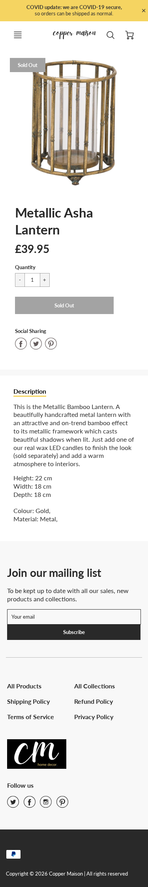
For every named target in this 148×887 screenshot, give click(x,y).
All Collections (94, 686)
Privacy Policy (93, 716)
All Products (24, 686)
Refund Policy (93, 701)
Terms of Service (30, 716)
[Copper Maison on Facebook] (30, 804)
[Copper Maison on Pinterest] (62, 804)
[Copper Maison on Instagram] (46, 804)
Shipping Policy (28, 701)
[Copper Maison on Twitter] (13, 804)
